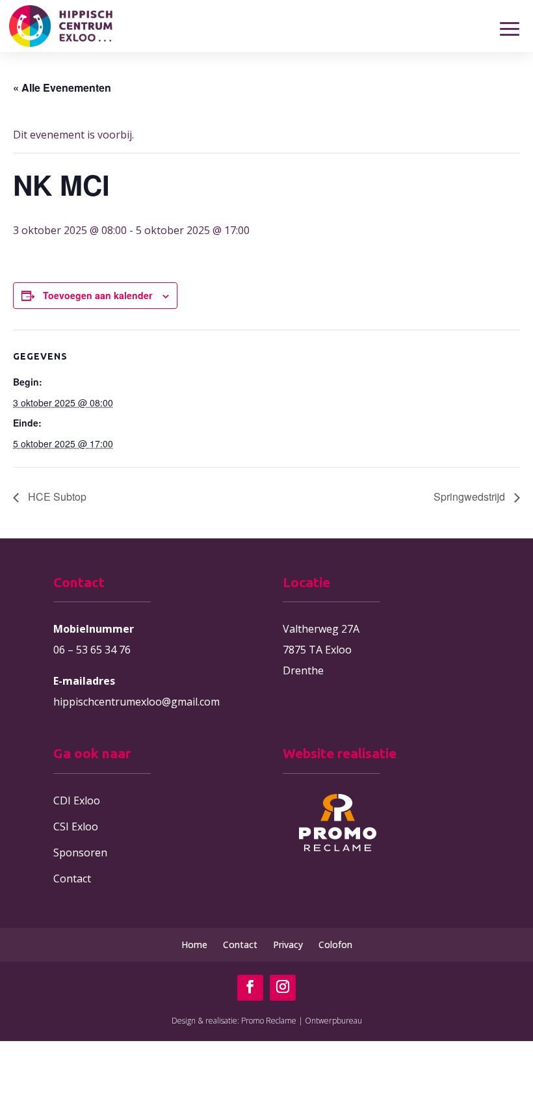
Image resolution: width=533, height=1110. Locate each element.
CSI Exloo (75, 826)
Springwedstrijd (471, 496)
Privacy (288, 944)
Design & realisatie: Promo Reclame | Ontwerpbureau (267, 1020)
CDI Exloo (76, 800)
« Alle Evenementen (62, 87)
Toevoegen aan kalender (97, 295)
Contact (72, 878)
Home (194, 944)
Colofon (335, 944)
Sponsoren (80, 852)
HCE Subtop (55, 496)
